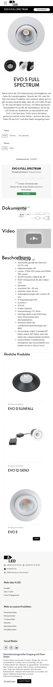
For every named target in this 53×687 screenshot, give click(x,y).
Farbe (6, 130)
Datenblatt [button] (42, 9)
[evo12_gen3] (26, 437)
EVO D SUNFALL (20, 409)
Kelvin (6, 143)
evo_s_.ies (21, 210)
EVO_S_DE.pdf (23, 207)
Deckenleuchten (10, 612)
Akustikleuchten (10, 629)
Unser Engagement (11, 595)
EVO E (13, 532)
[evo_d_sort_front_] (26, 381)
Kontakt (26, 193)
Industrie (7, 623)
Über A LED (8, 592)
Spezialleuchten (10, 626)
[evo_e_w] (26, 504)
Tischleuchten (9, 619)
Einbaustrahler (35, 172)
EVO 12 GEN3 (18, 470)
